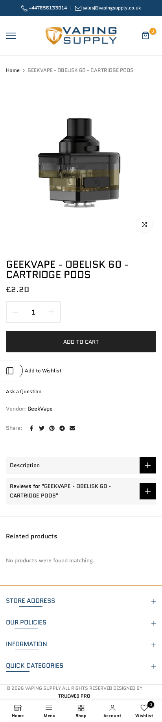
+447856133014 (47, 7)
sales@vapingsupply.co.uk (112, 7)
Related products (31, 536)
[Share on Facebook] (31, 428)
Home (13, 70)
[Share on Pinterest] (52, 428)
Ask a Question (24, 391)
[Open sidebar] (10, 371)
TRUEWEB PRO (74, 696)
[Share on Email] (72, 428)
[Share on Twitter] (42, 428)
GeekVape (40, 409)
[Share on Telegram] (62, 428)
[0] (146, 35)
